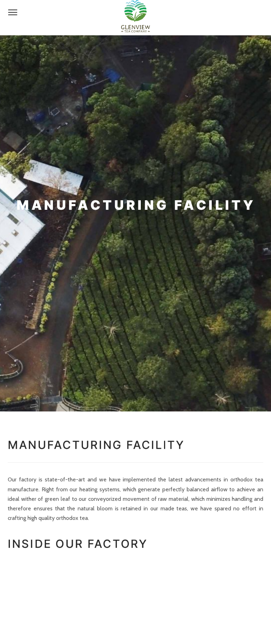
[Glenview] (135, 17)
